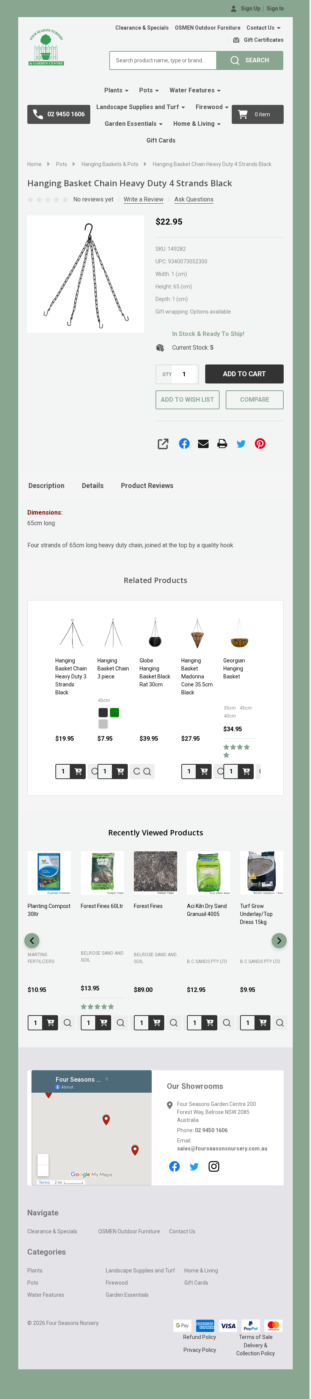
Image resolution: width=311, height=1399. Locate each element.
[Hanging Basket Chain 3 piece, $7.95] (113, 633)
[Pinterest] (260, 443)
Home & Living (194, 123)
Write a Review (143, 199)
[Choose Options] (120, 771)
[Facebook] (184, 443)
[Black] (103, 712)
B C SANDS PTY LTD (207, 961)
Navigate (42, 1212)
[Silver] (103, 724)
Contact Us (261, 28)
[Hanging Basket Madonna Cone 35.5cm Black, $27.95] (197, 633)
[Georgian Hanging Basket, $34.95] (239, 633)
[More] (279, 28)
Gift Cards (161, 140)
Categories (46, 1251)
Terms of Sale (256, 1337)
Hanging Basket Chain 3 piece (113, 669)
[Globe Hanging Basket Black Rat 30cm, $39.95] (156, 633)
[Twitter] (241, 443)
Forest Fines (148, 906)
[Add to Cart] (78, 771)
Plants (113, 90)
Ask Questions (194, 199)
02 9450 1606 (211, 1130)
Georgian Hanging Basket (234, 669)
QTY (167, 374)
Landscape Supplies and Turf (137, 107)
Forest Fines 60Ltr (102, 906)
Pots (146, 90)
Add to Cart (244, 374)
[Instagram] (213, 1166)
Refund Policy (199, 1337)
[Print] (222, 443)
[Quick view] (147, 771)
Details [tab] (93, 486)
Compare (254, 399)
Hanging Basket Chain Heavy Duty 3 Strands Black (71, 677)
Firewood (209, 107)
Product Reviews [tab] (147, 486)
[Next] (279, 940)
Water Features (192, 90)
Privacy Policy (200, 1350)
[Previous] (31, 940)
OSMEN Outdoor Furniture (207, 28)
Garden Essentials (131, 123)
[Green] (114, 712)
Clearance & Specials (142, 28)
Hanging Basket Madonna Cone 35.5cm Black (197, 677)
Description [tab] (46, 486)
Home (34, 164)
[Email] (203, 443)
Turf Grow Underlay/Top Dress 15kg (256, 914)
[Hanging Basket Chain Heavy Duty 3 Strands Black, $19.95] (71, 633)
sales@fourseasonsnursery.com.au (222, 1149)
